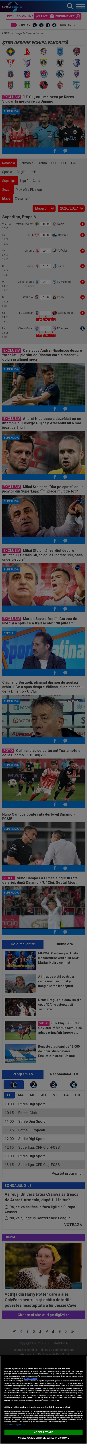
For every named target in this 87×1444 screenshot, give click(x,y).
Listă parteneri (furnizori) (14, 1425)
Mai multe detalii (30, 1379)
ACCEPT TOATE (43, 1432)
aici (20, 1393)
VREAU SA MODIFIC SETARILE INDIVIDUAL (43, 1437)
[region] (43, 1399)
